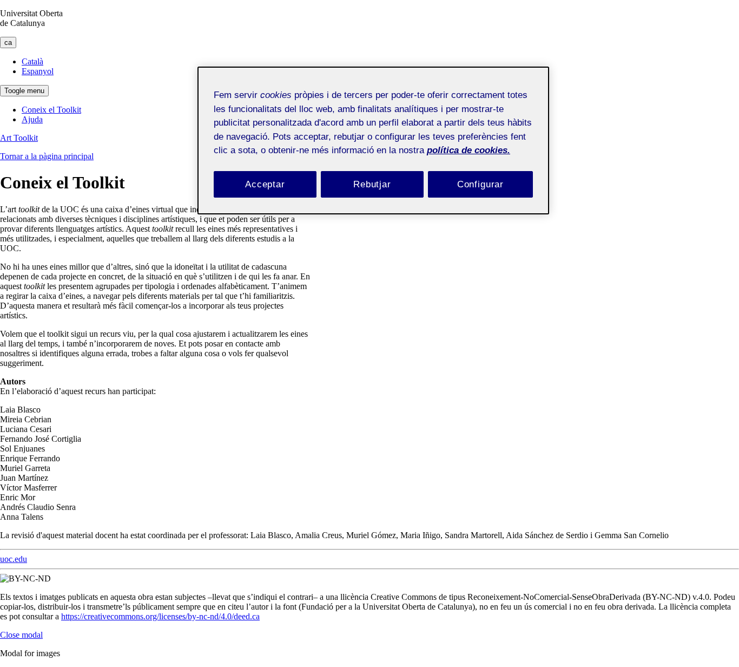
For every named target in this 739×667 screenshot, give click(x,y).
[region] (373, 140)
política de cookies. (468, 150)
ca (8, 42)
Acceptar (265, 184)
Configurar (480, 184)
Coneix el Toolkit (51, 109)
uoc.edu (13, 559)
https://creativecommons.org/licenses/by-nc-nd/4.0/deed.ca (160, 616)
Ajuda (32, 119)
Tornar (47, 156)
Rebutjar (372, 184)
